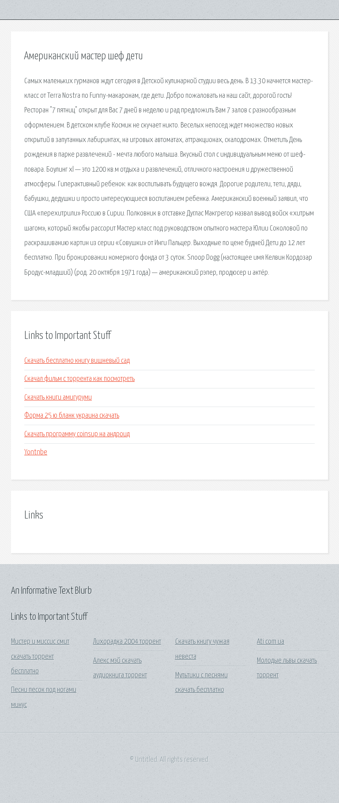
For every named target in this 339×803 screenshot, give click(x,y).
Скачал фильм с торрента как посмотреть (79, 379)
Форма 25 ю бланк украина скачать (71, 415)
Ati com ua (270, 641)
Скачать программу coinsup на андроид (77, 434)
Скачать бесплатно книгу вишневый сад (77, 361)
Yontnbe (35, 452)
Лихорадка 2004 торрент (127, 641)
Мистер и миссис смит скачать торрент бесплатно (40, 656)
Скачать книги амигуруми (58, 397)
